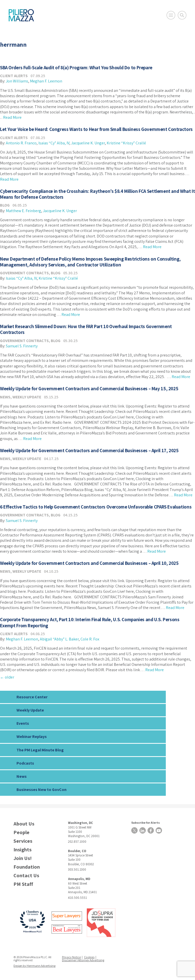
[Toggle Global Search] (182, 15)
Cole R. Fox (89, 639)
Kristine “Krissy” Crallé (126, 143)
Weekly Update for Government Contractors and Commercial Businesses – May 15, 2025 (89, 388)
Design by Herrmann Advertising (34, 966)
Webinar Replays (32, 736)
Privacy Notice (71, 957)
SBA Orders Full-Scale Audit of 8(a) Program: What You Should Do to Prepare (76, 67)
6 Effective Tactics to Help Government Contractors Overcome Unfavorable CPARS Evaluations (95, 507)
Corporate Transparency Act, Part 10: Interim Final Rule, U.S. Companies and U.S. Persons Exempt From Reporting (90, 622)
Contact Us (26, 875)
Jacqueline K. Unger (88, 143)
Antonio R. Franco (21, 143)
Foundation (26, 867)
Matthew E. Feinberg (23, 210)
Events (23, 723)
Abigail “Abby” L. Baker (59, 639)
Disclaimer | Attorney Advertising (83, 960)
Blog (5, 205)
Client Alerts (14, 75)
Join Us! (22, 858)
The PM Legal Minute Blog (40, 750)
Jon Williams (17, 81)
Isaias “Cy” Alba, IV (53, 143)
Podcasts (25, 763)
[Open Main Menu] (171, 15)
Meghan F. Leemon (46, 81)
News (5, 397)
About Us (23, 824)
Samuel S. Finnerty (22, 346)
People (21, 832)
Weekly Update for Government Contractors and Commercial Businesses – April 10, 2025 (89, 563)
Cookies (89, 957)
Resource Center (32, 697)
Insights (22, 850)
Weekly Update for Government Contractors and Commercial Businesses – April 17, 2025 (89, 450)
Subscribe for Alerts (145, 822)
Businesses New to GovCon (42, 789)
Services (22, 841)
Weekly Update (26, 397)
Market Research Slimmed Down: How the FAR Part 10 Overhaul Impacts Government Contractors (86, 329)
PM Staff (23, 884)
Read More (12, 117)
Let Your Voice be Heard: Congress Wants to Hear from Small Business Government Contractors (96, 129)
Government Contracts (24, 273)
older (7, 677)
